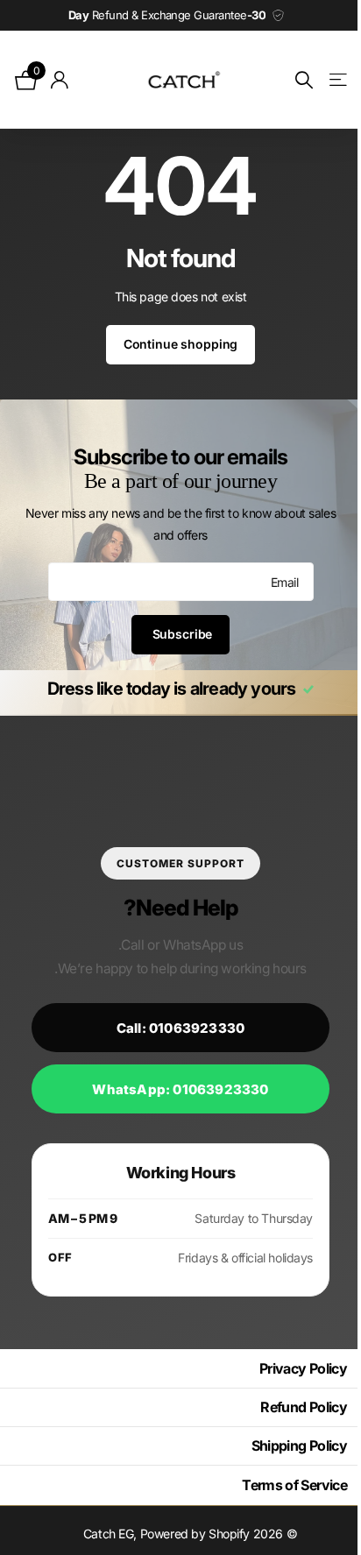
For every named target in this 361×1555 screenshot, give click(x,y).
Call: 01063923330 (173, 1028)
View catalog (324, 80)
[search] (291, 80)
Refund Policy (290, 1407)
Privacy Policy (290, 1368)
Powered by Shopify (188, 1533)
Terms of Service (281, 1485)
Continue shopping (174, 343)
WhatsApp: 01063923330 (174, 1089)
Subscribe (174, 633)
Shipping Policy (286, 1445)
